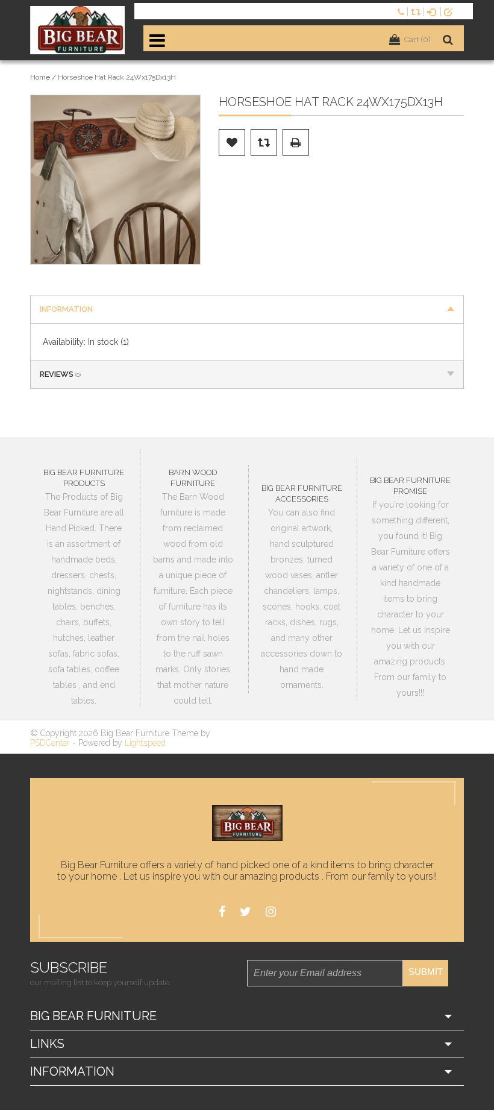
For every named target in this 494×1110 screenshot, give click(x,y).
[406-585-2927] (402, 11)
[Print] (296, 142)
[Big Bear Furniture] (77, 30)
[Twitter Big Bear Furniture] (245, 912)
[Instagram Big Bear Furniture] (271, 912)
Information (66, 309)
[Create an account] (450, 11)
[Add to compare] (264, 142)
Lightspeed (145, 743)
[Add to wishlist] (232, 142)
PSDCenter (50, 743)
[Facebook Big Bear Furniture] (222, 912)
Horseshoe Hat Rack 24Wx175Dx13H (117, 77)
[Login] (433, 11)
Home (40, 77)
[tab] (247, 309)
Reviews (60, 374)
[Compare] (417, 11)
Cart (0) (417, 39)
